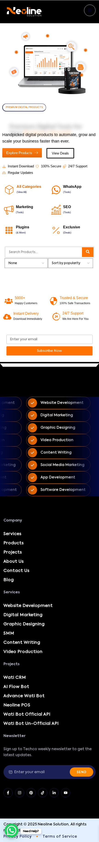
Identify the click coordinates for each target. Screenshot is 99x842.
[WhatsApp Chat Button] (11, 830)
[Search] (87, 252)
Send (81, 772)
